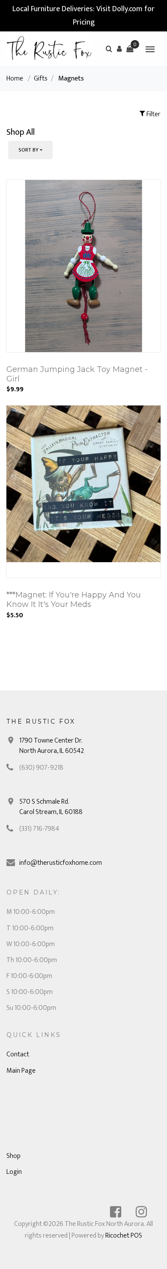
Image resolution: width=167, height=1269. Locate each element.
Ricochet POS (123, 1235)
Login (14, 1172)
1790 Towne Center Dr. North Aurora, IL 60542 (51, 746)
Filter (153, 114)
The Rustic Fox (40, 721)
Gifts (41, 78)
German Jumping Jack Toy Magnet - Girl (77, 374)
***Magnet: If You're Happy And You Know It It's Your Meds (73, 599)
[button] (119, 48)
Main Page (21, 1071)
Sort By (28, 150)
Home (14, 78)
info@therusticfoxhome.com (60, 863)
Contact (17, 1054)
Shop (13, 1156)
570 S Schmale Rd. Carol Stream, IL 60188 (51, 807)
